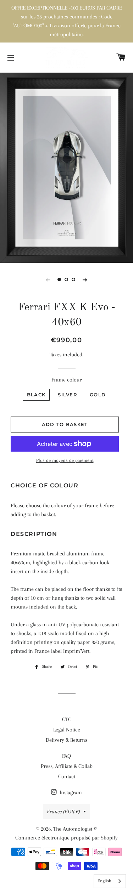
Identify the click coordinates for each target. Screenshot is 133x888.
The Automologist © (75, 829)
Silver (67, 394)
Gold (98, 394)
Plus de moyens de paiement (65, 460)
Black (36, 394)
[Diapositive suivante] (85, 279)
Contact (66, 776)
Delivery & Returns (66, 740)
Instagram (70, 792)
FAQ (66, 756)
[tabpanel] (66, 167)
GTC (66, 719)
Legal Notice (66, 729)
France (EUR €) (63, 811)
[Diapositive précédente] (48, 279)
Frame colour (66, 380)
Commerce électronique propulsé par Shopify (66, 838)
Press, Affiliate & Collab (67, 766)
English (104, 880)
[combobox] (110, 881)
